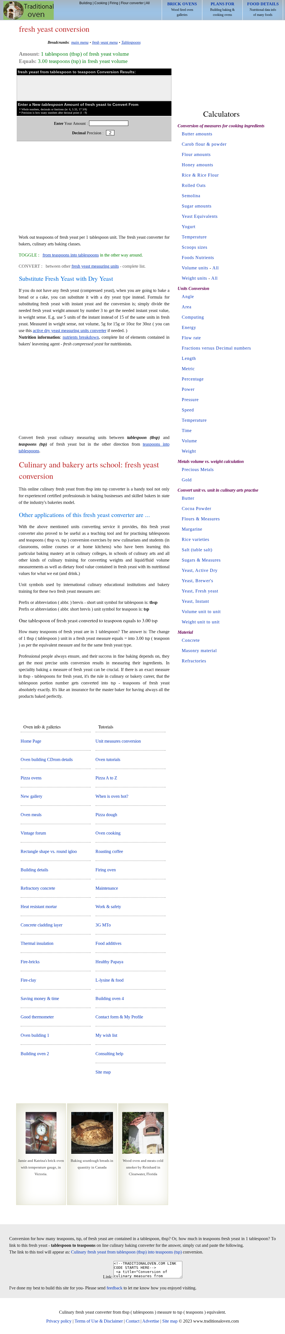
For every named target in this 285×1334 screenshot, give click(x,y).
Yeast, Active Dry (200, 570)
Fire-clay (28, 980)
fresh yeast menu (105, 42)
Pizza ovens (31, 777)
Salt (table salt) (197, 549)
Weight (189, 451)
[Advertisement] (94, 191)
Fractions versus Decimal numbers (216, 348)
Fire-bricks (30, 961)
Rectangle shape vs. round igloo (49, 851)
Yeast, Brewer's (197, 580)
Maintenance (106, 888)
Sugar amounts (197, 206)
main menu (80, 42)
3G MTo (103, 925)
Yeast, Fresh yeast (200, 591)
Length (189, 358)
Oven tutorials (107, 759)
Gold (187, 479)
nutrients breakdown (81, 337)
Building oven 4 (109, 998)
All (148, 3)
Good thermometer (37, 1016)
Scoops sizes (194, 247)
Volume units (195, 267)
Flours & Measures (201, 518)
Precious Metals (198, 469)
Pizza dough (106, 814)
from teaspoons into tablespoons (71, 255)
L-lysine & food (109, 980)
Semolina (191, 195)
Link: (107, 1276)
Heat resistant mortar (39, 906)
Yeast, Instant (195, 601)
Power (188, 389)
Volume (189, 440)
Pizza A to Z (106, 777)
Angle (188, 296)
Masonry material (199, 650)
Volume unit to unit (201, 611)
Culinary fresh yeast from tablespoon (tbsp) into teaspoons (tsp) (126, 1252)
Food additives (108, 943)
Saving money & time (40, 998)
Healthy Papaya (109, 961)
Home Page (31, 741)
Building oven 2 (35, 1053)
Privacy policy (59, 1321)
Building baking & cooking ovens (222, 9)
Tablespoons (131, 42)
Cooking (100, 3)
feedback (114, 1288)
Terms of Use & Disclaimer (99, 1321)
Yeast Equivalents (200, 216)
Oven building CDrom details (47, 759)
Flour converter (132, 3)
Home (28, 10)
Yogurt (188, 226)
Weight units (194, 278)
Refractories (194, 661)
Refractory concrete (38, 888)
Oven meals (31, 814)
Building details (34, 869)
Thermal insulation (37, 943)
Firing (114, 3)
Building (85, 3)
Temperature (194, 237)
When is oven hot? (111, 796)
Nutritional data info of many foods (263, 9)
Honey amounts (197, 164)
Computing (193, 317)
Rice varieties (195, 539)
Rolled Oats (194, 185)
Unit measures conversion (118, 741)
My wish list (106, 1035)
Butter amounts (197, 133)
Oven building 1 (35, 1035)
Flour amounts (196, 154)
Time (187, 430)
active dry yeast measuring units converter (69, 330)
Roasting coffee (109, 851)
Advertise (150, 1321)
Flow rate (191, 337)
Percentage (193, 379)
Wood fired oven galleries (182, 9)
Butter (188, 498)
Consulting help (109, 1053)
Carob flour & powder (204, 144)
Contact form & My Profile (119, 1016)
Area (186, 306)
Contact (132, 1321)
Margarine (192, 529)
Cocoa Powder (196, 508)
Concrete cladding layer (41, 925)
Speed (188, 410)
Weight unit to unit (201, 622)
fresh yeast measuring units (95, 266)
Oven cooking (108, 833)
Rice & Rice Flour (200, 175)
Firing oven (105, 869)
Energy (189, 327)
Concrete (191, 640)
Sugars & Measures (201, 560)
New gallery (31, 796)
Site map (103, 1072)
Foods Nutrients (198, 257)
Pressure (190, 399)
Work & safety (108, 906)
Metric (188, 368)
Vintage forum (33, 833)
